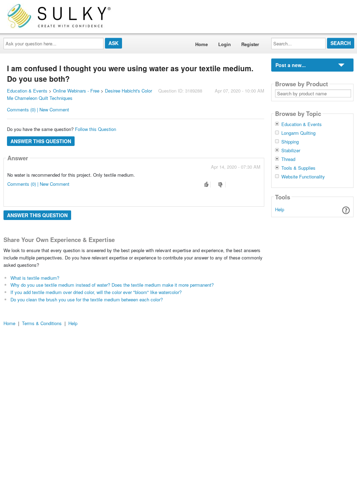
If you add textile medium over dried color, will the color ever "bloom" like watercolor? (96, 292)
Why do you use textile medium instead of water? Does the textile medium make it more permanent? (112, 284)
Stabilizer (290, 150)
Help (279, 209)
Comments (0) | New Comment (38, 109)
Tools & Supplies (298, 168)
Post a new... (290, 64)
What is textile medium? (34, 277)
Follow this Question (95, 129)
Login (224, 44)
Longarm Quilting (298, 133)
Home (201, 44)
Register (250, 44)
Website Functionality (303, 176)
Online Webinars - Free (76, 90)
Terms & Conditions (42, 323)
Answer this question (40, 141)
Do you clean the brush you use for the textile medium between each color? (86, 299)
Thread (288, 159)
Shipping (290, 141)
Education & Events (27, 90)
